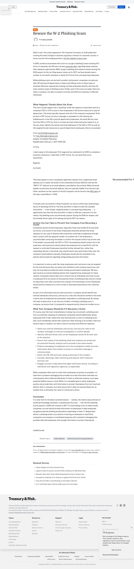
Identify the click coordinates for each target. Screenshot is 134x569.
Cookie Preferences (90, 564)
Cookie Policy (83, 522)
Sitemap (34, 533)
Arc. (50, 564)
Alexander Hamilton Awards (57, 1)
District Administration (65, 559)
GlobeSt (76, 556)
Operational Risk (14, 533)
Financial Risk (13, 527)
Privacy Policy (83, 527)
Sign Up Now (116, 550)
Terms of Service (84, 525)
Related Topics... (45, 438)
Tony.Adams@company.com (47, 136)
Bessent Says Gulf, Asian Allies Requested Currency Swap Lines (60, 474)
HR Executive (51, 559)
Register (121, 7)
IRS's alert (94, 191)
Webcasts (70, 1)
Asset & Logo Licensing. (90, 452)
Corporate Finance (15, 530)
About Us (58, 522)
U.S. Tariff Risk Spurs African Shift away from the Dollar (57, 484)
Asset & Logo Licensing (63, 527)
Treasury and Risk (46, 39)
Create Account (107, 524)
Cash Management (15, 522)
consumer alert (71, 66)
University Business (81, 559)
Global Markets (14, 536)
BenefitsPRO (49, 556)
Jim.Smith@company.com (48, 133)
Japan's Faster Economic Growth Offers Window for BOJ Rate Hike (61, 471)
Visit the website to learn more (75, 58)
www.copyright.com (77, 450)
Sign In (104, 521)
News (35, 29)
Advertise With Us (61, 525)
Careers (11, 542)
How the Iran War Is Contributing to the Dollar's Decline (56, 481)
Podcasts (35, 525)
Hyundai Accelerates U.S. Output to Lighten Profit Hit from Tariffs (61, 477)
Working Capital (14, 525)
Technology (12, 539)
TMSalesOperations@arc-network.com (52, 452)
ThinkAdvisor (18, 556)
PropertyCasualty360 (33, 556)
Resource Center (80, 1)
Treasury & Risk (89, 556)
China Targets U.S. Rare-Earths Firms (50, 467)
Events (34, 530)
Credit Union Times (63, 556)
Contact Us (58, 530)
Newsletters (111, 7)
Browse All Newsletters (110, 555)
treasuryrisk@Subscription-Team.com (21, 512)
